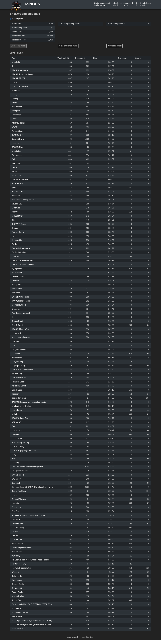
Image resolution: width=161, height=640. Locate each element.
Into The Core (17, 540)
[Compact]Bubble (19, 305)
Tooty (14, 455)
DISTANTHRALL (19, 224)
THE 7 (14, 82)
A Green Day (17, 374)
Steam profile (17, 19)
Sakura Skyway (18, 139)
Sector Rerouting (19, 398)
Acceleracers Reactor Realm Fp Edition (28, 515)
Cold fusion (16, 511)
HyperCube (16, 175)
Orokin (14, 345)
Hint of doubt (17, 273)
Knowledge (16, 115)
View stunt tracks (114, 46)
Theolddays (16, 155)
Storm (14, 119)
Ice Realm (16, 531)
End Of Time (17, 289)
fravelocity (16, 556)
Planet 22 (16, 459)
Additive (15, 212)
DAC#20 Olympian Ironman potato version (29, 402)
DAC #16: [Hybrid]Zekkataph (24, 451)
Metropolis (16, 111)
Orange (15, 228)
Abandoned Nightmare (21, 337)
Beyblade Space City (20, 443)
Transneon (16, 434)
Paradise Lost (17, 192)
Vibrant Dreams (18, 123)
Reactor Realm (18, 584)
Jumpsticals (16, 430)
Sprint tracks (99, 5)
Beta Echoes (17, 107)
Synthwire (16, 208)
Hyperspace (17, 580)
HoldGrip (31, 4)
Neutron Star (17, 204)
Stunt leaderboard (143, 3)
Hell (13, 317)
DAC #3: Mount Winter (21, 329)
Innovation (16, 293)
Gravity (14, 127)
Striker (14, 103)
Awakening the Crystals (21, 406)
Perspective (16, 507)
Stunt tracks (141, 5)
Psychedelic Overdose (21, 248)
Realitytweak (17, 285)
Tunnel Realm (17, 592)
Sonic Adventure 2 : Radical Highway (27, 467)
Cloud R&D (16, 519)
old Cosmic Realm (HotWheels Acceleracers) (30, 560)
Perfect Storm (17, 131)
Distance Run (17, 576)
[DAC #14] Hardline (20, 86)
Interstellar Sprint (19, 386)
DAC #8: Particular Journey (23, 74)
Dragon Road (17, 321)
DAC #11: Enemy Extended (23, 264)
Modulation (16, 151)
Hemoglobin (17, 240)
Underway (16, 309)
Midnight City (17, 216)
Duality (14, 95)
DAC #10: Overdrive (20, 70)
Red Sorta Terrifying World (23, 200)
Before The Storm (19, 491)
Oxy (13, 426)
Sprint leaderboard (102, 3)
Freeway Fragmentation (21, 568)
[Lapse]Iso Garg (18, 366)
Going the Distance (20, 471)
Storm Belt (16, 483)
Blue (13, 220)
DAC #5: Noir (17, 147)
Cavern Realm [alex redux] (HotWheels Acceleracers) (34, 625)
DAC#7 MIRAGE (19, 378)
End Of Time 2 (17, 325)
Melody (15, 414)
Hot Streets (16, 608)
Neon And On (17, 629)
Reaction (15, 394)
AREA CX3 (16, 422)
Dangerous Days (19, 349)
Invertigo (15, 341)
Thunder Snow (18, 232)
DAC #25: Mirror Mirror (21, 301)
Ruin (14, 66)
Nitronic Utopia (18, 475)
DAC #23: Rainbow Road (22, 260)
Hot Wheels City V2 (20, 612)
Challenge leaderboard (123, 3)
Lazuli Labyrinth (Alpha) (21, 548)
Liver (14, 236)
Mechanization (18, 596)
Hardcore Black (18, 184)
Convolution (17, 438)
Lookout (15, 536)
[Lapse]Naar (17, 410)
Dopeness (16, 353)
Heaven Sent (17, 552)
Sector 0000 (17, 588)
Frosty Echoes (18, 277)
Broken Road (17, 544)
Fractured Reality (19, 564)
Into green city (17, 362)
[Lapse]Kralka (17, 523)
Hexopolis (16, 163)
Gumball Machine (19, 499)
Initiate (14, 495)
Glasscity (15, 463)
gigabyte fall (17, 269)
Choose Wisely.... (19, 527)
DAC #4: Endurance (20, 179)
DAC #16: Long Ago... (21, 418)
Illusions (15, 143)
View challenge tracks (68, 46)
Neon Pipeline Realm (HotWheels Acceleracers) (32, 621)
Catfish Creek (17, 390)
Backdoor (16, 171)
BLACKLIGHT (17, 135)
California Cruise (19, 252)
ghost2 (14, 188)
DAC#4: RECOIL (19, 78)
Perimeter (16, 196)
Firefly (14, 244)
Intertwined (16, 333)
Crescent (15, 572)
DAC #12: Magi (18, 447)
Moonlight (16, 62)
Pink (13, 159)
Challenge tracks (120, 5)
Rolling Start (17, 600)
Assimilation (17, 357)
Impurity (15, 99)
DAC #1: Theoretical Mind (22, 370)
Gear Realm (17, 616)
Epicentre (16, 91)
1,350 (50, 40)
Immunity (15, 503)
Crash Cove (17, 479)
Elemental (16, 167)
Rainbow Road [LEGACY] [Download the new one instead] (36, 487)
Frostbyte (15, 281)
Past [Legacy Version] (21, 313)
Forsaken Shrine (18, 382)
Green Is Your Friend (20, 297)
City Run (15, 256)
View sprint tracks (18, 46)
